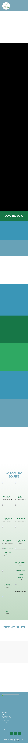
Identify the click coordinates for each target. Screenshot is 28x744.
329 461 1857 (6, 656)
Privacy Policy (4, 729)
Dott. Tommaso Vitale (20, 588)
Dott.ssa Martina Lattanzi (20, 519)
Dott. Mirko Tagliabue (7, 553)
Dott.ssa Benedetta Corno (7, 585)
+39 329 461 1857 (6, 720)
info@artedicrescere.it (10, 658)
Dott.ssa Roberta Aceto (8, 610)
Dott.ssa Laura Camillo (20, 541)
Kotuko (17, 740)
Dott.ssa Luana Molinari (7, 519)
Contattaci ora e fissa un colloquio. (14, 445)
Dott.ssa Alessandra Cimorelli (20, 576)
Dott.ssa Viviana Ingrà (7, 541)
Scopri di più (5, 117)
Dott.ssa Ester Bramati (7, 497)
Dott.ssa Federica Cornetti (20, 563)
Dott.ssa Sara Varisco (20, 497)
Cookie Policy (10, 729)
